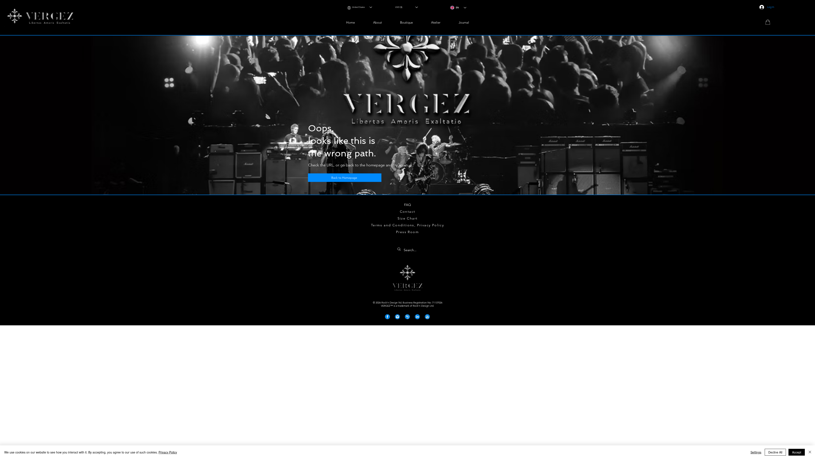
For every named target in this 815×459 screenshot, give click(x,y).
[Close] (809, 452)
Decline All (775, 452)
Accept (796, 452)
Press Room (407, 232)
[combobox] (361, 7)
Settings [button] (755, 452)
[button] (406, 23)
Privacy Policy (168, 452)
